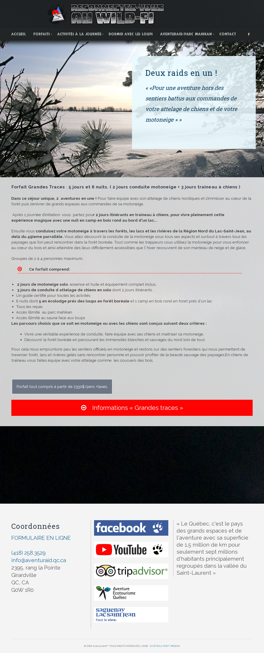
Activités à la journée (79, 34)
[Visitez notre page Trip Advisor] (131, 595)
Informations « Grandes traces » (136, 407)
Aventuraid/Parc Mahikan (186, 34)
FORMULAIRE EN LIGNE (41, 538)
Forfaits (41, 34)
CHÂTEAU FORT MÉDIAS (165, 646)
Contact (227, 34)
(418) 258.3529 (28, 553)
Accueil (18, 34)
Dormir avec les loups (131, 34)
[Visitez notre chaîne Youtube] (131, 552)
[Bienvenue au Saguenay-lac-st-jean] (131, 617)
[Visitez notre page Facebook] (131, 530)
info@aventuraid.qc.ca (38, 560)
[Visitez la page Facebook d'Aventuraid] (249, 34)
